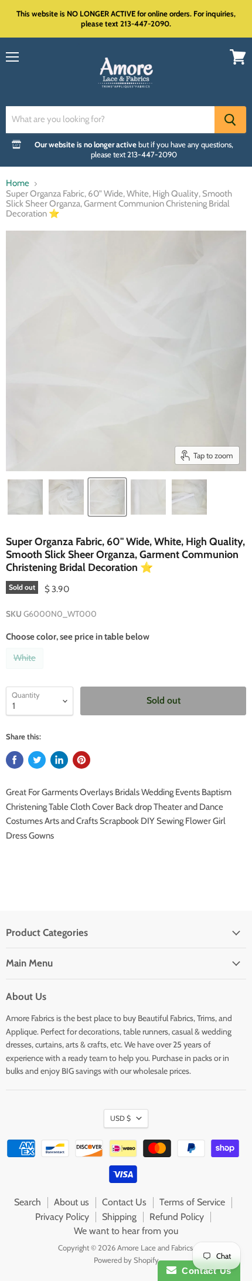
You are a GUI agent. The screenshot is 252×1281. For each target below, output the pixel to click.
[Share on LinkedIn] (59, 760)
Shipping (119, 1216)
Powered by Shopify (126, 1260)
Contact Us (124, 1202)
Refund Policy (176, 1216)
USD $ (120, 1118)
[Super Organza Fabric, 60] (25, 497)
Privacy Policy (62, 1216)
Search (27, 1202)
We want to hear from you (126, 1230)
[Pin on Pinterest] (81, 760)
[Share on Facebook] (14, 760)
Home (17, 183)
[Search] (230, 119)
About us (71, 1202)
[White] (26, 672)
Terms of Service (192, 1202)
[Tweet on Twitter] (37, 760)
